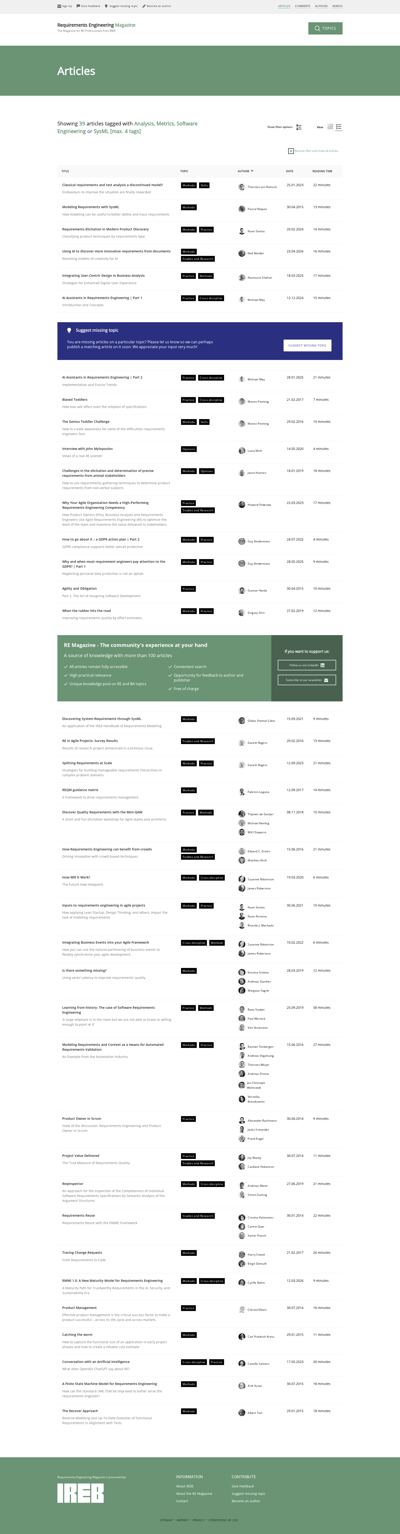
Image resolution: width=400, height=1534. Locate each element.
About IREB (184, 1486)
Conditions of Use (223, 1520)
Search (337, 6)
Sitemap (166, 1520)
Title (65, 171)
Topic (184, 171)
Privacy (198, 1520)
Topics (328, 28)
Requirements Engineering (96, 27)
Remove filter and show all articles (316, 151)
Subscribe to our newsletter (304, 680)
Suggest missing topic (307, 345)
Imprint (182, 1520)
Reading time (322, 171)
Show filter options (280, 127)
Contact (182, 1501)
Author (243, 171)
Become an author (246, 1501)
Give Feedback (243, 1486)
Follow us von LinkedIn (304, 665)
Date (289, 171)
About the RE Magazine (194, 1493)
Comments (302, 6)
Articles (284, 6)
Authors (321, 6)
